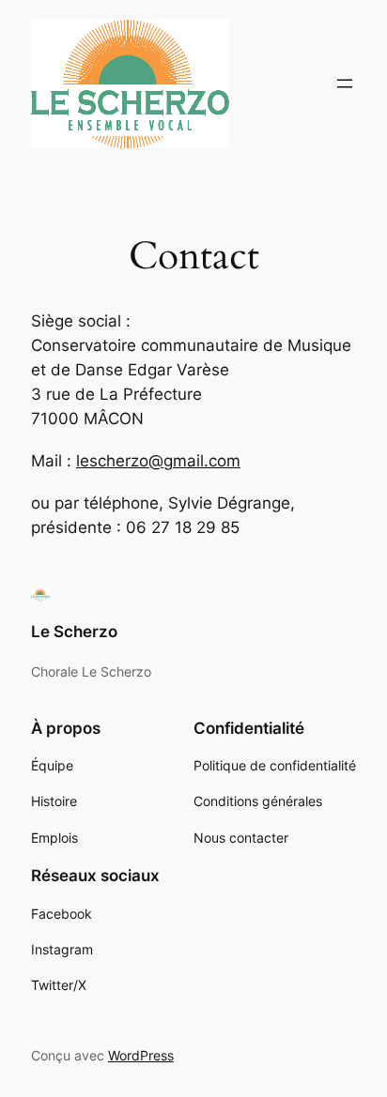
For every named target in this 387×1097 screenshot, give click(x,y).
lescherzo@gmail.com (158, 460)
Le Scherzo (74, 631)
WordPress (141, 1055)
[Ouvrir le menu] (344, 83)
